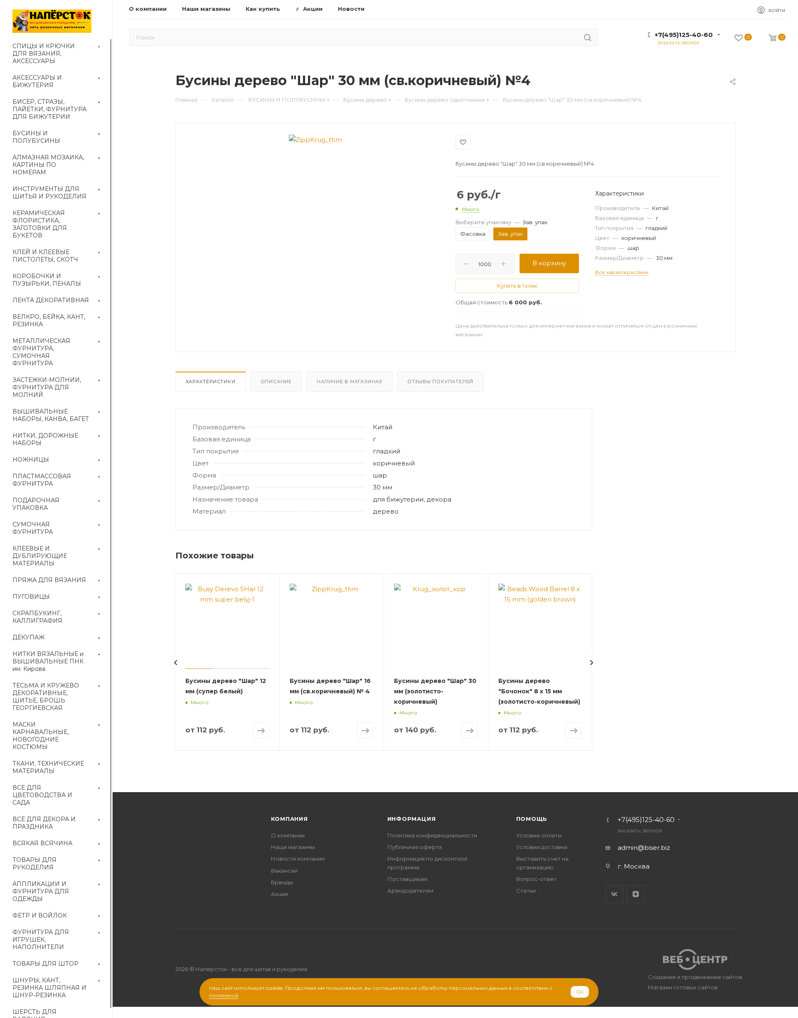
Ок (580, 992)
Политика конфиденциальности (432, 835)
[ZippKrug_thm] (315, 140)
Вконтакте (614, 894)
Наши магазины (293, 847)
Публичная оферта (414, 847)
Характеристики (211, 381)
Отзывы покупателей (440, 381)
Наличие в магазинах (349, 381)
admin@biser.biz (644, 848)
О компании (288, 835)
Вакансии (284, 870)
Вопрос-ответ (536, 879)
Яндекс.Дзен (636, 894)
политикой (223, 995)
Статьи (526, 890)
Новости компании (298, 858)
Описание (276, 381)
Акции (279, 894)
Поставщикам (407, 879)
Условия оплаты (539, 835)
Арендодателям (410, 890)
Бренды (282, 882)
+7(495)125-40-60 (684, 35)
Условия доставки (541, 847)
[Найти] (587, 37)
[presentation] (175, 662)
